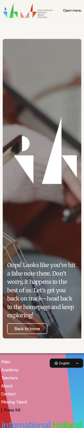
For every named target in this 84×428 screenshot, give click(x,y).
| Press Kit (11, 410)
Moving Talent (14, 402)
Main (5, 362)
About (7, 386)
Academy (10, 370)
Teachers (9, 378)
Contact (8, 394)
